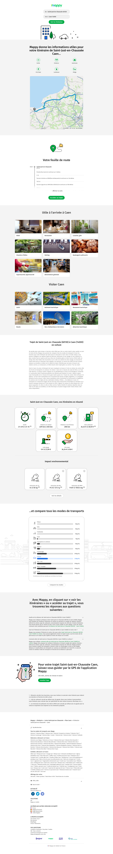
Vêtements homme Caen (66, 769)
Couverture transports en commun (39, 832)
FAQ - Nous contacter (36, 831)
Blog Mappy (33, 822)
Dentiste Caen (68, 764)
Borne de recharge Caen (70, 759)
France (34, 808)
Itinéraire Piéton (40, 733)
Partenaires (38, 823)
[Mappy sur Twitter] (37, 794)
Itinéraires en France (48, 740)
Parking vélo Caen (38, 762)
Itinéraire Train (75, 733)
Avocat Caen (54, 762)
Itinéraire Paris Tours (36, 745)
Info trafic (33, 776)
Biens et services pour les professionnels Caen (51, 759)
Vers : (50, 16)
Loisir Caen (44, 768)
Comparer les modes (56, 585)
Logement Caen (38, 761)
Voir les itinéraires (57, 22)
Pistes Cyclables (40, 776)
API (31, 800)
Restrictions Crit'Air (50, 776)
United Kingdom (36, 812)
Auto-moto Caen (44, 755)
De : (56, 12)
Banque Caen (37, 768)
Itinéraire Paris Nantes (60, 743)
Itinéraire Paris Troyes (52, 749)
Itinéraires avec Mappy (36, 740)
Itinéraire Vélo (49, 733)
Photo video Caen (78, 768)
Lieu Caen (43, 771)
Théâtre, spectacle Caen (40, 766)
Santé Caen (63, 761)
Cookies (50, 829)
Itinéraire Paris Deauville (71, 740)
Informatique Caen (70, 762)
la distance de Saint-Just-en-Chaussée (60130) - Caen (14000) (66, 626)
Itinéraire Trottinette (77, 735)
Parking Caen (65, 757)
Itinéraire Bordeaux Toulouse (74, 743)
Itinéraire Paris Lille (62, 741)
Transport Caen (34, 757)
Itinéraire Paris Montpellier (48, 745)
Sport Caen (47, 762)
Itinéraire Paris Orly (73, 741)
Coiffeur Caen (52, 755)
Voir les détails (56, 496)
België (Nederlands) (37, 811)
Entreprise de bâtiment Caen (68, 753)
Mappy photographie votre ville (38, 834)
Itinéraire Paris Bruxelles (42, 747)
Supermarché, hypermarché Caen (57, 768)
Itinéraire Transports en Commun (62, 733)
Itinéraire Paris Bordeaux (37, 741)
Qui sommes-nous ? (35, 818)
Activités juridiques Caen (37, 769)
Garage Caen (50, 753)
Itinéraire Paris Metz (41, 749)
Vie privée (45, 829)
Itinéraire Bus (59, 735)
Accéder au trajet (56, 198)
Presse (32, 823)
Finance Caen (69, 768)
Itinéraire (33, 733)
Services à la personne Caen (52, 769)
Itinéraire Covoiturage (36, 735)
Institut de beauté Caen (53, 766)
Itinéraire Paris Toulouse (36, 743)
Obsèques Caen (75, 755)
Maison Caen (57, 753)
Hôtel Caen (33, 753)
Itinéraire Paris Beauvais (55, 747)
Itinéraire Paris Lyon (59, 740)
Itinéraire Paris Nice (48, 743)
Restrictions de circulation (62, 776)
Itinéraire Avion (67, 735)
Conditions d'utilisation (36, 829)
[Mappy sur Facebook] (33, 794)
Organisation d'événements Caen (51, 761)
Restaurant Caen (41, 753)
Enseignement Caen (73, 766)
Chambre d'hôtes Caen (55, 757)
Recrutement (34, 820)
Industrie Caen (76, 769)
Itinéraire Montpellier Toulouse (64, 745)
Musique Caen (61, 762)
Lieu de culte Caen (35, 771)
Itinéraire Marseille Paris (50, 741)
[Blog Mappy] (42, 794)
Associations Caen (71, 761)
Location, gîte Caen (43, 757)
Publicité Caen (63, 766)
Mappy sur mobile (35, 802)
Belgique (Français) (37, 809)
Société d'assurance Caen (63, 755)
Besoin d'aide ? (36, 784)
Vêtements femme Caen (43, 764)
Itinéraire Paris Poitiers (68, 747)
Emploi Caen (79, 762)
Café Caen (33, 764)
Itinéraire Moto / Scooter (48, 735)
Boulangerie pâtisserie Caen (57, 764)
